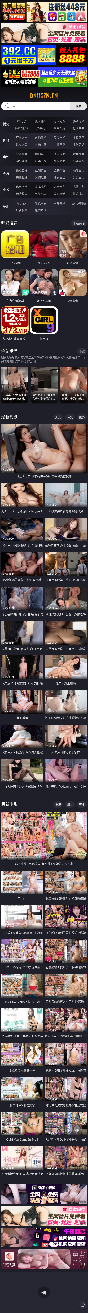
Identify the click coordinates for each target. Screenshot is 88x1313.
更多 (82, 417)
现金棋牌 (59, 128)
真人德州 (40, 121)
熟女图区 (59, 177)
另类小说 (40, 194)
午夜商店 (40, 203)
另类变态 (78, 161)
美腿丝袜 (21, 177)
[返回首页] (83, 1305)
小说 (6, 189)
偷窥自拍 (21, 170)
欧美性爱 (78, 154)
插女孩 (21, 203)
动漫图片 (78, 170)
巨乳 (70, 417)
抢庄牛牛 (78, 128)
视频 (6, 140)
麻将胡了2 (21, 128)
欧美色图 (59, 170)
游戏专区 (78, 121)
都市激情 (21, 187)
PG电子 (21, 121)
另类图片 (78, 177)
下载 (82, 351)
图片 (6, 173)
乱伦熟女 (59, 161)
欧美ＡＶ (59, 137)
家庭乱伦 (40, 187)
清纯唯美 (40, 177)
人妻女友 (59, 187)
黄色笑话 (59, 194)
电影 (6, 157)
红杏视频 (21, 210)
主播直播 (59, 144)
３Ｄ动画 (78, 137)
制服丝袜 (21, 161)
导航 (6, 206)
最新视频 (9, 417)
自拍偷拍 (40, 137)
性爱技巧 (78, 194)
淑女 (70, 804)
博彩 (6, 124)
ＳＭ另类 (78, 144)
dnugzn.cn (44, 96)
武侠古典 (78, 187)
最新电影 (9, 804)
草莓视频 (59, 203)
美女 (58, 417)
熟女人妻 (21, 144)
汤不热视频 (78, 203)
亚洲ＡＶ (21, 137)
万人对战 (59, 121)
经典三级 (40, 161)
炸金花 (40, 128)
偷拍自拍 (40, 154)
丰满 (58, 804)
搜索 (78, 106)
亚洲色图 (40, 170)
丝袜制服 (40, 144)
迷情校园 (21, 194)
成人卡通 (59, 154)
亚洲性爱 (21, 154)
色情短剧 (40, 210)
